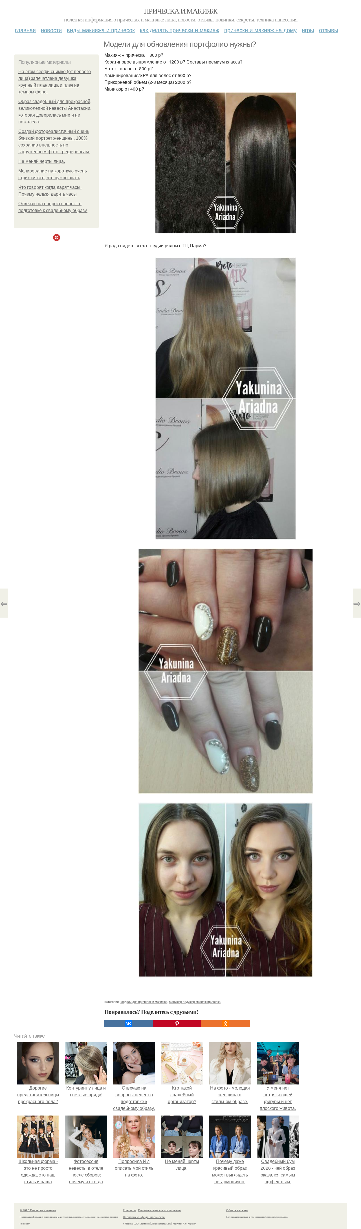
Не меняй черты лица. (41, 161)
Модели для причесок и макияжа (143, 1001)
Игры (308, 30)
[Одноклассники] (225, 1023)
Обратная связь (237, 1210)
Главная (25, 30)
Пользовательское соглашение (159, 1210)
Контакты (129, 1210)
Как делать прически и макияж (179, 30)
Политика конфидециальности (144, 1217)
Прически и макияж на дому (260, 30)
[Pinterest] (177, 1023)
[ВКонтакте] (128, 1023)
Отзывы (328, 30)
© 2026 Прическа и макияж (38, 1210)
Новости (51, 30)
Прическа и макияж (180, 11)
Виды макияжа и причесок (101, 30)
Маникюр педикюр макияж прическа (195, 1001)
